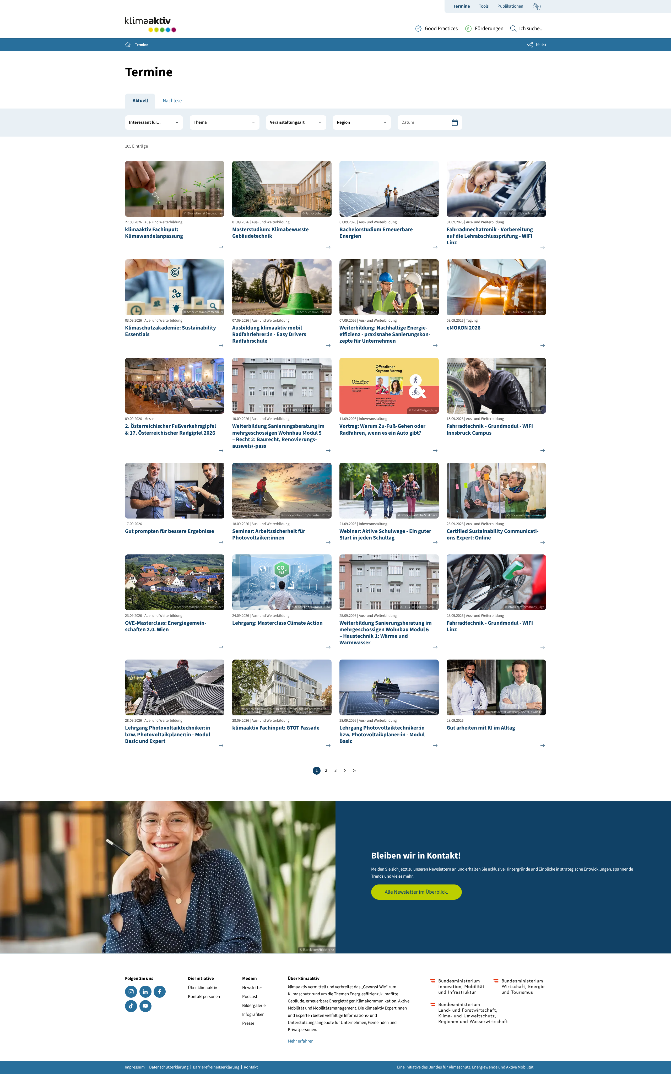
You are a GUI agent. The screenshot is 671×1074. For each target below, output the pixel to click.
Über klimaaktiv (202, 988)
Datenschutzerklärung (168, 1067)
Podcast (249, 997)
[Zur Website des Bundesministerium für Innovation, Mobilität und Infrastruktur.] (457, 986)
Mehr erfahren (300, 1041)
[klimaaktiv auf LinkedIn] (145, 992)
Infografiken (253, 1014)
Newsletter (252, 988)
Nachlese (172, 100)
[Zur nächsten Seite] (345, 771)
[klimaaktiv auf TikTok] (131, 1006)
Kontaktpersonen (204, 997)
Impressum (135, 1067)
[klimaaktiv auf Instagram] (131, 992)
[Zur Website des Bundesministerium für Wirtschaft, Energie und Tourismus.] (519, 986)
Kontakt (251, 1067)
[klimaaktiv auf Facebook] (160, 992)
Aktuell (140, 100)
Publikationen (510, 6)
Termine (461, 6)
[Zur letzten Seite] (354, 771)
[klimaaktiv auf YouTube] (145, 1006)
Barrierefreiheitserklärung (216, 1067)
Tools (484, 6)
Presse (248, 1023)
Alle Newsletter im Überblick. (416, 892)
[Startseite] (150, 24)
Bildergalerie (254, 1005)
